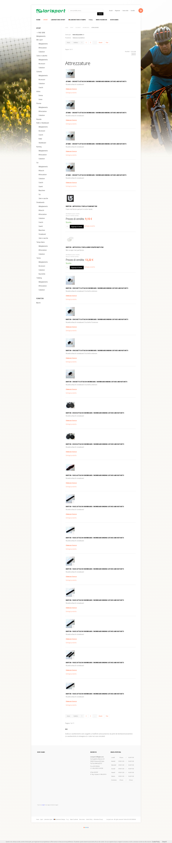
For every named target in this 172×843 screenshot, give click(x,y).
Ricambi (38, 119)
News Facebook (101, 20)
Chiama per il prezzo (71, 89)
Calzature (42, 52)
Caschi (41, 87)
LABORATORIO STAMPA (78, 20)
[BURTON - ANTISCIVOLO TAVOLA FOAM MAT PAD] (70, 202)
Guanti (41, 186)
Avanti (100, 42)
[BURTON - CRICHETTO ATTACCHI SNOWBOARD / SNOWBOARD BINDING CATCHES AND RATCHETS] (70, 378)
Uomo (40, 99)
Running (39, 147)
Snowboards (86, 27)
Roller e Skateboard (42, 123)
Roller (40, 139)
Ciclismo (39, 72)
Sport (45, 20)
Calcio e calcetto (41, 56)
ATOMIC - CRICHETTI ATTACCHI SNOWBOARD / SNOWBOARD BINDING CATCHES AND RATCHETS (96, 81)
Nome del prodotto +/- (78, 34)
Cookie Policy (89, 819)
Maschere (42, 190)
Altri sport (39, 40)
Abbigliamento (40, 36)
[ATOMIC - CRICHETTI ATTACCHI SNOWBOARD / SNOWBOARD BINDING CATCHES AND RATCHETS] (70, 77)
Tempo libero (40, 242)
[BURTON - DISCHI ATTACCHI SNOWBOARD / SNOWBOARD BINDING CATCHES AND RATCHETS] (70, 409)
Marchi (38, 303)
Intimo (38, 91)
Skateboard (42, 143)
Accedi (111, 10)
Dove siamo (114, 20)
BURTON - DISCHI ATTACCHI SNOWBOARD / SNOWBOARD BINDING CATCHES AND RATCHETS (95, 413)
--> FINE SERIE (40, 33)
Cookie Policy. (156, 842)
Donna (41, 95)
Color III (87, 827)
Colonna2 (78, 27)
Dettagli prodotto (71, 93)
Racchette (42, 274)
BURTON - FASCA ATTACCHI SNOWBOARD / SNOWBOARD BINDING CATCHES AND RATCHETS (95, 475)
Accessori (42, 64)
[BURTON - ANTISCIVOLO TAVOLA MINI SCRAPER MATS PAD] (70, 243)
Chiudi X (164, 842)
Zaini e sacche (43, 198)
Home (38, 20)
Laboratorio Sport (48, 819)
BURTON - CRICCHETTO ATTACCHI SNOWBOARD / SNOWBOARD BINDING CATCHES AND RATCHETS (97, 288)
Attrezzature (43, 48)
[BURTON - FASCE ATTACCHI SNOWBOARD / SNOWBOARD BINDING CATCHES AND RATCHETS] (70, 503)
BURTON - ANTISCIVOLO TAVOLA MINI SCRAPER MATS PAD (85, 247)
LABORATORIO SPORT (58, 20)
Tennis (38, 258)
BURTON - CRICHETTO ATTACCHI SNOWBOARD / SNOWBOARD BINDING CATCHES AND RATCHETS (96, 382)
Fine (107, 42)
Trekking (39, 278)
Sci (37, 163)
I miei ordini (125, 10)
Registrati (117, 10)
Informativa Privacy (98, 819)
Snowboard (42, 234)
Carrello (133, 10)
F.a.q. (91, 20)
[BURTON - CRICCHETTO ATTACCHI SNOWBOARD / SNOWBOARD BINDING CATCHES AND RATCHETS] (70, 284)
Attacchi (41, 171)
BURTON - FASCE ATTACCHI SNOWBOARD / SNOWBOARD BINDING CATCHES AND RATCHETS (95, 506)
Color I (84, 827)
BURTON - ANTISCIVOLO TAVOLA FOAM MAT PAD (81, 206)
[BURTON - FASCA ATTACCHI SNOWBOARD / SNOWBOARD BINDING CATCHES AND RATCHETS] (70, 471)
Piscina (38, 103)
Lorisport (50, 11)
